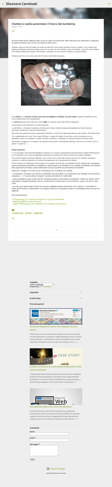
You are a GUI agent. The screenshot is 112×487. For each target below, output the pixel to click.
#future (28, 213)
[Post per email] (13, 211)
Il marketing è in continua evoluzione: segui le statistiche (38, 199)
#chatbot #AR (18, 213)
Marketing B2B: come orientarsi (27, 201)
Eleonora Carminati (21, 4)
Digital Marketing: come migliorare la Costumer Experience (39, 204)
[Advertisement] (56, 259)
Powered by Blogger (57, 469)
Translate (47, 287)
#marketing (38, 213)
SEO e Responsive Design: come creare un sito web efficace (51, 407)
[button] (13, 31)
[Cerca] (40, 3)
